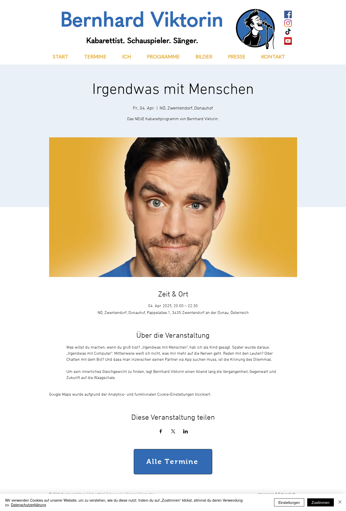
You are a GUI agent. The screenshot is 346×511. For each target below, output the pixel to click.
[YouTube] (288, 41)
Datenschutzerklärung (28, 504)
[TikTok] (288, 32)
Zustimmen (321, 502)
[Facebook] (288, 14)
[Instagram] (288, 23)
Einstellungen (289, 502)
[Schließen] (340, 502)
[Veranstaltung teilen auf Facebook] (160, 431)
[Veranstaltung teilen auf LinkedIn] (185, 431)
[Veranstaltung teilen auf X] (173, 431)
